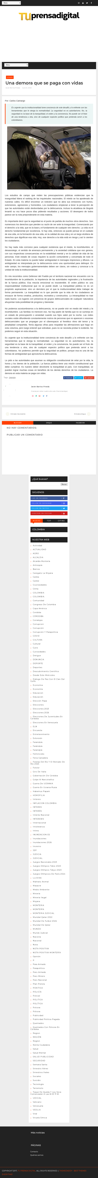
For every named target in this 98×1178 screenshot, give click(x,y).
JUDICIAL (38, 858)
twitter (79, 378)
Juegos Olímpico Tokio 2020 (47, 866)
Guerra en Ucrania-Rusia (45, 787)
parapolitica (39, 968)
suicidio (37, 1080)
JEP (35, 850)
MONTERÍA (38, 909)
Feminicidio (38, 754)
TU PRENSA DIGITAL (27, 1171)
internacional (39, 823)
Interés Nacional (41, 815)
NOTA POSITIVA (41, 949)
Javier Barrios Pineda (12, 88)
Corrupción (38, 628)
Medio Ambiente (41, 890)
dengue (37, 655)
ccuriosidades (40, 585)
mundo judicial (40, 933)
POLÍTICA (38, 1004)
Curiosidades (39, 652)
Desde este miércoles (44, 675)
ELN (35, 726)
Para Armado (39, 964)
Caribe (36, 581)
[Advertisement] (49, 41)
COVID (36, 636)
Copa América (40, 608)
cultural (37, 644)
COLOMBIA (38, 593)
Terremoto (38, 1088)
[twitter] (87, 3)
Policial (36, 996)
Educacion (38, 693)
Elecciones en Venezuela (45, 722)
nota (35, 945)
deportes (37, 667)
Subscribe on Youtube (42, 513)
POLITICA (38, 1000)
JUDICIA (37, 854)
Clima (35, 589)
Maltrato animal (41, 882)
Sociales (37, 1076)
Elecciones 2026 (41, 713)
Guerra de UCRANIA (43, 783)
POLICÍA (37, 992)
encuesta (37, 730)
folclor (36, 768)
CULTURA (37, 640)
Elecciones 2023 (41, 709)
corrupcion (38, 624)
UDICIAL (37, 1098)
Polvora (36, 1007)
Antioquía (37, 565)
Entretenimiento (41, 734)
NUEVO (36, 521)
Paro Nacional (40, 980)
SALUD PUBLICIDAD (43, 1057)
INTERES (37, 807)
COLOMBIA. (39, 597)
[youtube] (83, 3)
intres (36, 831)
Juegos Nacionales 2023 (45, 862)
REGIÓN (37, 1037)
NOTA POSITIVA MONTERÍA (47, 952)
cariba (36, 577)
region (36, 1033)
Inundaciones (39, 839)
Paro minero (39, 976)
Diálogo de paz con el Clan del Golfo (47, 680)
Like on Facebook (40, 498)
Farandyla (37, 750)
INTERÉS (37, 811)
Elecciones (38, 705)
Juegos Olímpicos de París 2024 (49, 874)
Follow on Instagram (42, 503)
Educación (38, 697)
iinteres (37, 799)
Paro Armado (39, 972)
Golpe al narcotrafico (43, 780)
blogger (18, 423)
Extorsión (37, 738)
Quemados (38, 1023)
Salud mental (39, 1053)
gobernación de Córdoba (45, 776)
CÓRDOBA (38, 616)
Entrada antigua (80, 414)
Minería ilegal (39, 897)
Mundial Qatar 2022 (42, 917)
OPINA (61, 521)
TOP (49, 521)
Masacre (37, 886)
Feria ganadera (40, 758)
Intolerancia (39, 827)
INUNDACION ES (41, 835)
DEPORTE (38, 663)
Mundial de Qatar (41, 925)
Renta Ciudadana (41, 1045)
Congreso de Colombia (44, 604)
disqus (49, 423)
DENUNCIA (38, 659)
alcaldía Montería (41, 561)
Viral (35, 1114)
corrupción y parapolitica (45, 632)
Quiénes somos (36, 1155)
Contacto (34, 1152)
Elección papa (40, 701)
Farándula (38, 746)
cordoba (37, 612)
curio (35, 648)
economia (38, 685)
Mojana (36, 901)
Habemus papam (41, 791)
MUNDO (37, 929)
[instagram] (79, 3)
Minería (36, 894)
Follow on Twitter (40, 508)
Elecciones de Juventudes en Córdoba (46, 718)
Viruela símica (40, 1118)
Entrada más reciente (18, 414)
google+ (90, 378)
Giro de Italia (39, 772)
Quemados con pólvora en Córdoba (45, 1028)
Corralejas (38, 620)
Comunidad (38, 600)
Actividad (37, 545)
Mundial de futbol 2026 (45, 921)
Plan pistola (39, 984)
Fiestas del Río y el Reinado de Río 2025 (47, 763)
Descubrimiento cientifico (46, 671)
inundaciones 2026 (42, 842)
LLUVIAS (37, 878)
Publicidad (38, 1015)
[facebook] (91, 3)
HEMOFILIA (39, 795)
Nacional (37, 941)
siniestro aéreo (40, 1068)
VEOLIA (37, 1110)
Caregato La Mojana (43, 573)
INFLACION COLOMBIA (45, 803)
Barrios (36, 569)
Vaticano (37, 1102)
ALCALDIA (38, 557)
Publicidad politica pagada (46, 1019)
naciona (37, 937)
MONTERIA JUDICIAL (43, 913)
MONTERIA (38, 905)
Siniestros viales (41, 1072)
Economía (38, 689)
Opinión (10, 77)
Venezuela (38, 1106)
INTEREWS (38, 819)
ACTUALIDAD (39, 549)
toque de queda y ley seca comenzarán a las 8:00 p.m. (45, 1093)
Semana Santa (40, 1065)
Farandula (38, 742)
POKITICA (38, 988)
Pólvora (36, 1011)
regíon (36, 1041)
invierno (37, 846)
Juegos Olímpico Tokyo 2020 (47, 870)
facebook (69, 378)
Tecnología (38, 1084)
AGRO (36, 553)
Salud (35, 1049)
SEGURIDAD (39, 1061)
